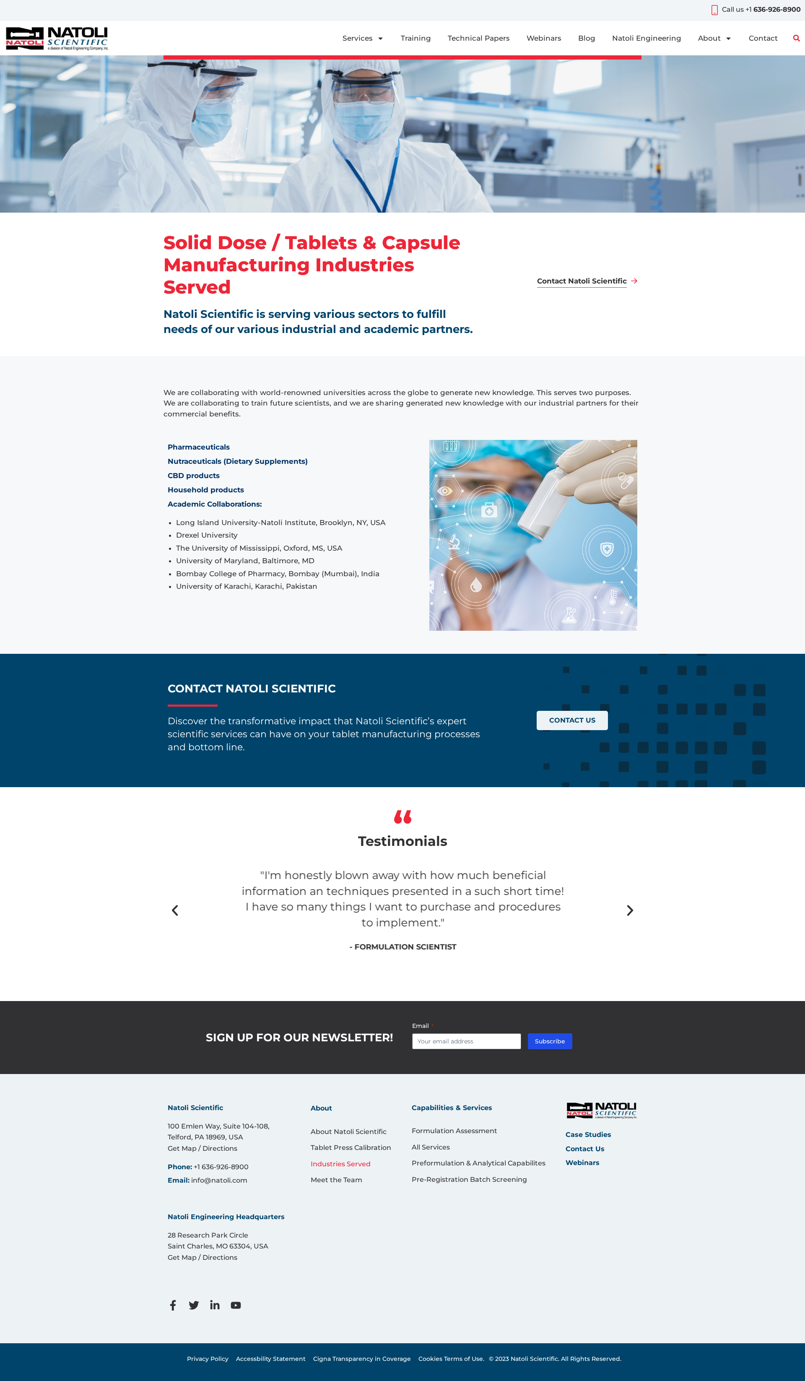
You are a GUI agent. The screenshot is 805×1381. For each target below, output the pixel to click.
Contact (763, 38)
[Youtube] (241, 1305)
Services (358, 38)
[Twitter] (199, 1305)
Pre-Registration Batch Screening (469, 1179)
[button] (796, 38)
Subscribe (550, 1041)
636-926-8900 (777, 9)
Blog (586, 38)
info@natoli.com (219, 1180)
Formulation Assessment (454, 1131)
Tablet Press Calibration (351, 1148)
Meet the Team (336, 1180)
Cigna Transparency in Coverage (362, 1359)
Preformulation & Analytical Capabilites (478, 1163)
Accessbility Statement (271, 1359)
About (709, 38)
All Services (431, 1147)
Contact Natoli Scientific (582, 281)
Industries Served (341, 1164)
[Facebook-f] (178, 1305)
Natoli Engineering (646, 38)
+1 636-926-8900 (221, 1167)
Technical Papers (479, 38)
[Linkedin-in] (220, 1305)
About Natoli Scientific (349, 1132)
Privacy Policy (208, 1359)
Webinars (544, 38)
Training (416, 38)
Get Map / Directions (202, 1148)
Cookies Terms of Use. (451, 1359)
